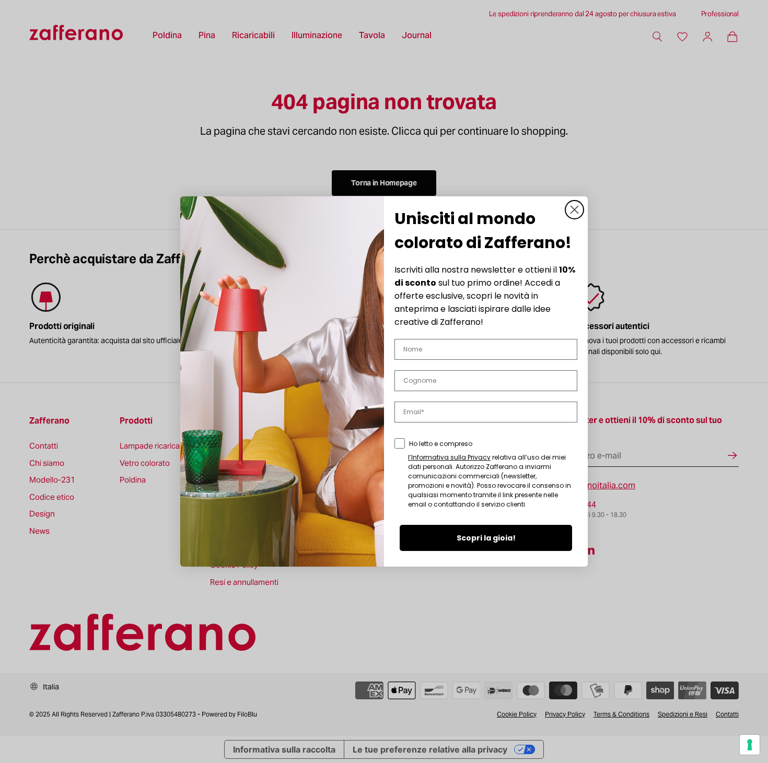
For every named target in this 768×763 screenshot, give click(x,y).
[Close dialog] (574, 210)
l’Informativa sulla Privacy (449, 457)
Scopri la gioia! (486, 538)
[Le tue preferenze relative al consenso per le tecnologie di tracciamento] (750, 745)
